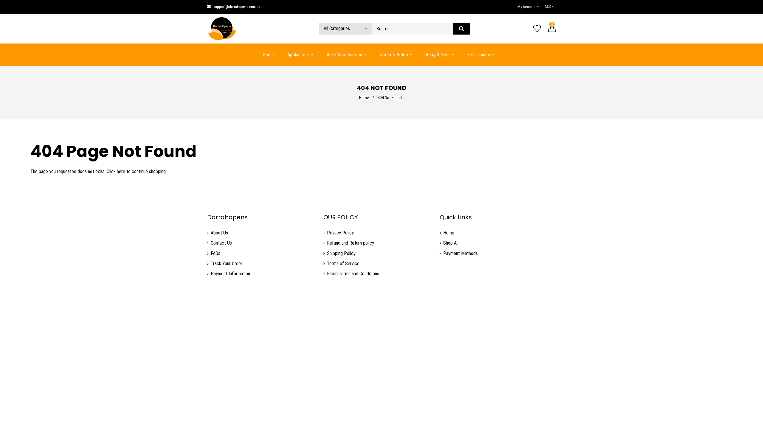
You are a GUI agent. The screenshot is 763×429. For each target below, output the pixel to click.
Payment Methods (460, 253)
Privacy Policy (340, 233)
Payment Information (230, 273)
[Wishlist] (537, 28)
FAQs (215, 253)
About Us (219, 233)
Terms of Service (343, 263)
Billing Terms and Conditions (353, 273)
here (121, 171)
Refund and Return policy (350, 243)
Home (364, 97)
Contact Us (221, 243)
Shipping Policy (341, 253)
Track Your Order (226, 263)
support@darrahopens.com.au (236, 6)
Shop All (450, 243)
